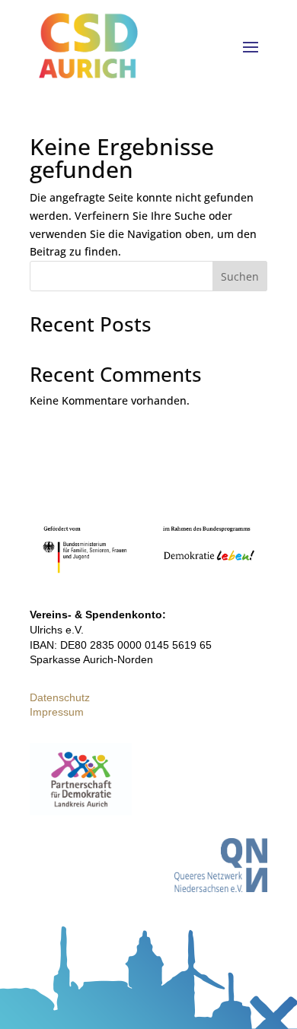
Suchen (240, 276)
